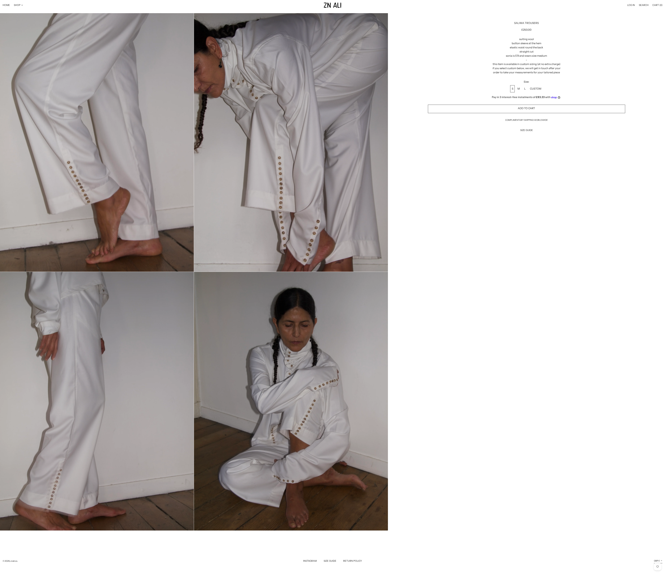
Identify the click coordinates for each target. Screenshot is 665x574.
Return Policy (352, 560)
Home (6, 5)
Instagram (310, 560)
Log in (631, 5)
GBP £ (657, 560)
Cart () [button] (657, 5)
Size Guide (330, 560)
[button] (97, 142)
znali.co (13, 561)
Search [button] (644, 5)
